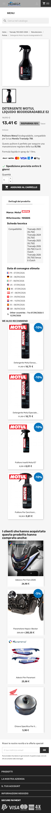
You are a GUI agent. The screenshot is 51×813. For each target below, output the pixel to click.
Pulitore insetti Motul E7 (25, 462)
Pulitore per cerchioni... (25, 512)
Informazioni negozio (14, 793)
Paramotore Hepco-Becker (25, 629)
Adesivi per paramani (25, 677)
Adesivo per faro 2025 (25, 580)
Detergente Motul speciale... (25, 412)
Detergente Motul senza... (25, 363)
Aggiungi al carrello (21, 187)
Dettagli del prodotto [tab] (19, 201)
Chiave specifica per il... (26, 726)
